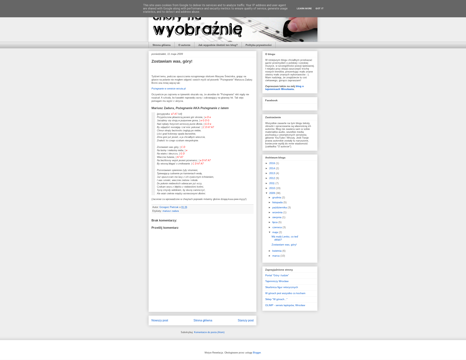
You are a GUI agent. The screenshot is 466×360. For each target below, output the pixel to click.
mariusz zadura (171, 211)
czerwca (277, 227)
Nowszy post (159, 320)
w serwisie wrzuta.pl (168, 88)
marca (276, 255)
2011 (272, 183)
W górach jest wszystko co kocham (285, 293)
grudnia (277, 197)
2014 (272, 168)
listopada (277, 202)
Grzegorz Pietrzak (169, 207)
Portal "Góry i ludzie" (277, 275)
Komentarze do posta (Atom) (209, 332)
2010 (272, 188)
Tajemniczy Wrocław (277, 281)
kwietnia (277, 250)
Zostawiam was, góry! (284, 244)
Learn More (304, 8)
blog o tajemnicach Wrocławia (284, 88)
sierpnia (277, 217)
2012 (272, 178)
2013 (272, 173)
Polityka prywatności (259, 45)
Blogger (257, 352)
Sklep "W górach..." (276, 299)
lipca (275, 222)
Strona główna (162, 45)
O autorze (184, 45)
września (277, 212)
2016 (272, 163)
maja (275, 232)
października (280, 207)
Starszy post (246, 320)
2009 (272, 193)
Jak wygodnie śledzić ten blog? (218, 45)
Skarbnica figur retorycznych (281, 287)
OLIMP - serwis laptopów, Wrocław (285, 305)
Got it (319, 8)
